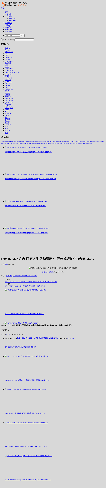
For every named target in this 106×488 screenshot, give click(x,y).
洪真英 (7, 130)
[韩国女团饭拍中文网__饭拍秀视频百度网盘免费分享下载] (14, 6)
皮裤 (30, 143)
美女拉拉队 (45, 143)
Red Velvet (8, 106)
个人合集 (8, 16)
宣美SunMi (83, 141)
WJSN (7, 126)
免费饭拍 (58, 141)
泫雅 (8, 143)
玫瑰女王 (25, 143)
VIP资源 (45, 141)
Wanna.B (8, 124)
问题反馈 (8, 25)
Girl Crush (8, 87)
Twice (7, 123)
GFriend (7, 85)
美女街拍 (52, 143)
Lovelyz (7, 95)
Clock (7, 67)
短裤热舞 (39, 143)
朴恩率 (102, 141)
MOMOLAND (10, 96)
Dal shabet (8, 74)
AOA (7, 54)
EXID (7, 76)
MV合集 (30, 141)
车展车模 (68, 143)
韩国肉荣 (74, 143)
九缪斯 (53, 141)
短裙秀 (34, 143)
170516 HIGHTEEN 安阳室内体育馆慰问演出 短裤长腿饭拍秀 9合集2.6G (31, 282)
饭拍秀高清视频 (87, 143)
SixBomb (8, 113)
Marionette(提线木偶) (21, 141)
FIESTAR (8, 78)
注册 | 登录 (9, 31)
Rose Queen (9, 108)
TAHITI (7, 119)
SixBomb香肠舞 (38, 141)
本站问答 (8, 27)
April (6, 55)
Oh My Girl (9, 100)
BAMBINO (9, 57)
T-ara (6, 117)
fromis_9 (8, 80)
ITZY (7, 91)
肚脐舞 (57, 143)
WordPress (70, 338)
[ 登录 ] (9, 334)
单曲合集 (64, 141)
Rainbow (8, 104)
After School (9, 52)
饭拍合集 (79, 143)
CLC (6, 65)
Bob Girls (8, 63)
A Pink (7, 50)
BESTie (7, 59)
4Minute (7, 48)
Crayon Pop (9, 68)
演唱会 (16, 143)
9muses (3, 141)
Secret (7, 110)
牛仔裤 (21, 143)
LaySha (7, 93)
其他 (6, 133)
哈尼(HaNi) (70, 141)
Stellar (7, 115)
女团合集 (8, 14)
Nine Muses (9, 98)
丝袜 (49, 141)
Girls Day (8, 83)
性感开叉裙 (90, 141)
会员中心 (8, 29)
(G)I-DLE (8, 82)
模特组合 (3, 143)
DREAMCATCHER (12, 72)
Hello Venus (9, 89)
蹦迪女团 (62, 143)
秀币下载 (12, 20)
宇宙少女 (77, 141)
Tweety (7, 121)
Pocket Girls (9, 102)
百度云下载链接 (48, 272)
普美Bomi (97, 141)
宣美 (6, 128)
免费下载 (12, 18)
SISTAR (8, 111)
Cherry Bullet (9, 70)
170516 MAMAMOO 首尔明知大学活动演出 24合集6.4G (25, 286)
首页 (2, 8)
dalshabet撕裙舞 (10, 141)
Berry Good (9, 61)
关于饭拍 (8, 23)
